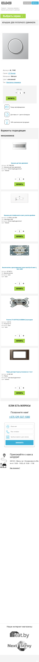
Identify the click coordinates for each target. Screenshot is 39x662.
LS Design (12, 73)
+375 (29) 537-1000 (19, 416)
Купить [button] (11, 98)
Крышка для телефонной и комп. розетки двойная (19, 215)
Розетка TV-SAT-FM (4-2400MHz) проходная (19, 319)
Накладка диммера (13, 82)
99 (21, 2)
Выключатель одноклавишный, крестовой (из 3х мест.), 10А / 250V (19, 268)
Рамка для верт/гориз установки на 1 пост (19, 372)
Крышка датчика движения (19, 163)
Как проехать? (15, 468)
